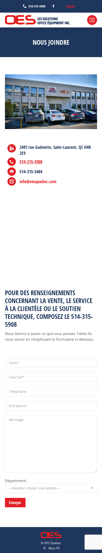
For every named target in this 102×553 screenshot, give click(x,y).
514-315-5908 (36, 6)
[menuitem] (71, 6)
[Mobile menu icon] (92, 20)
